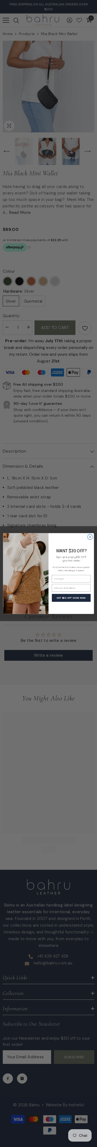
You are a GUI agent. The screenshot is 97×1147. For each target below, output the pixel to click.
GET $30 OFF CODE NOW (71, 597)
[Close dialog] (90, 537)
